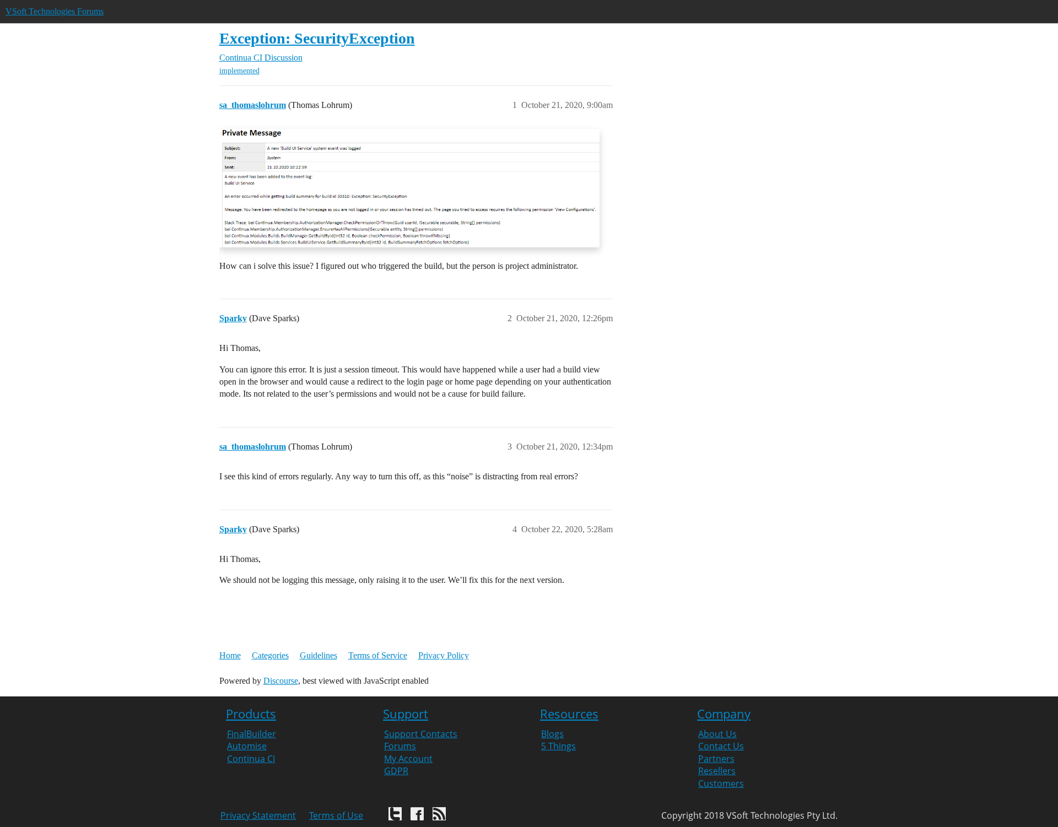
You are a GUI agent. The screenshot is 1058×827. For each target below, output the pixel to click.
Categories (270, 655)
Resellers (717, 771)
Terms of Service (377, 655)
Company (724, 713)
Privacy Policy (443, 655)
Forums (400, 746)
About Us (717, 734)
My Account (408, 759)
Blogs (552, 734)
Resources (569, 713)
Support (405, 713)
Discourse (280, 680)
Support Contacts (420, 734)
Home (230, 655)
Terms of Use (336, 815)
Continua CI (251, 759)
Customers (721, 783)
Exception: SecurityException (317, 38)
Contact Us (721, 746)
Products (251, 713)
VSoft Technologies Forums (55, 11)
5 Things (558, 746)
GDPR (396, 771)
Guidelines (318, 655)
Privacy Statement (258, 815)
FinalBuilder (251, 734)
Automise (247, 746)
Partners (716, 759)
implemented (239, 71)
